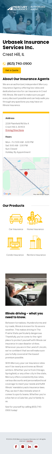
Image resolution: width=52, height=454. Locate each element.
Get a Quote (11, 70)
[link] (16, 446)
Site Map (30, 441)
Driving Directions (14, 130)
